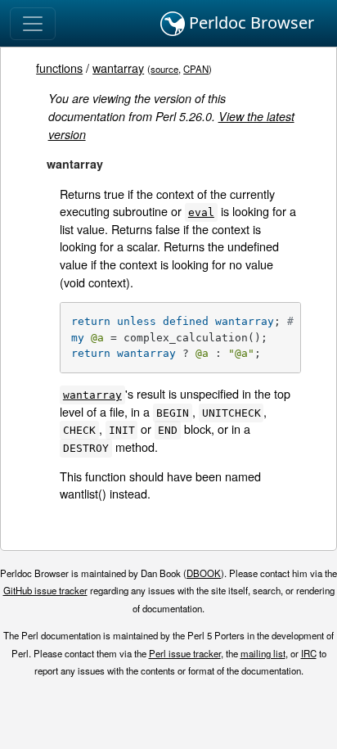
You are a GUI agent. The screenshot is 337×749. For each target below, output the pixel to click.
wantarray (118, 67)
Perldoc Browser (249, 22)
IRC (309, 653)
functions (59, 67)
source (164, 68)
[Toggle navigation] (33, 23)
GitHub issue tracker (45, 590)
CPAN (196, 68)
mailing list (262, 653)
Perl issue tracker (185, 653)
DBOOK (203, 573)
